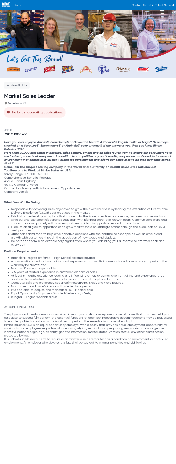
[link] (5, 5)
